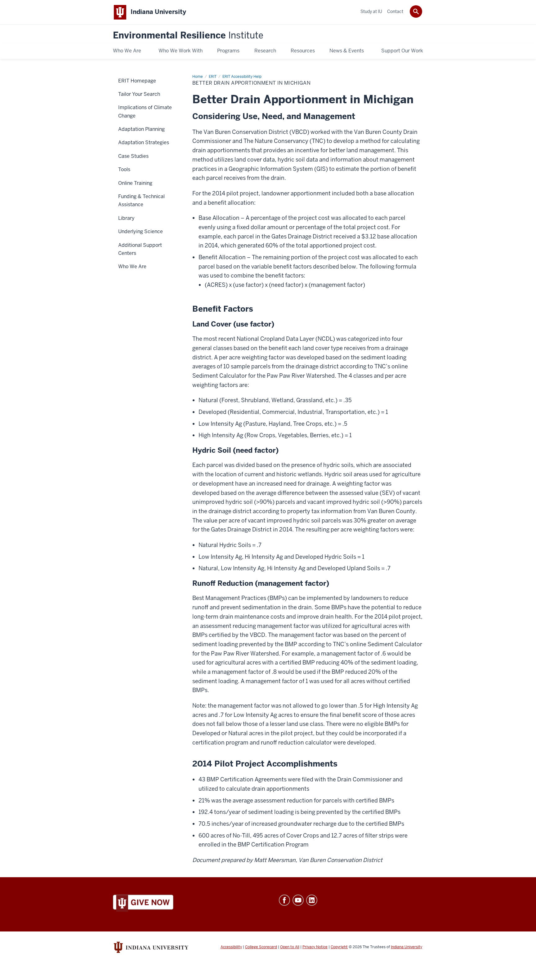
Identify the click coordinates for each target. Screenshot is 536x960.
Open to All (289, 946)
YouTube (298, 900)
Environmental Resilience (188, 35)
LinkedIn (311, 900)
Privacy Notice (315, 946)
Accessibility (231, 946)
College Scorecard (261, 946)
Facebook (284, 900)
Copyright (339, 946)
